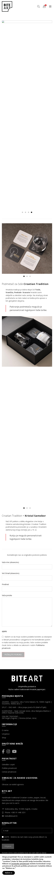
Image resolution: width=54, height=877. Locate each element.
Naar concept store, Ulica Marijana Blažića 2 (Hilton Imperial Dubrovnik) (26, 712)
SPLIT (4, 707)
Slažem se (8, 873)
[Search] (39, 6)
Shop (4, 737)
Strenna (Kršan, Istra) (28, 718)
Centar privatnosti (9, 772)
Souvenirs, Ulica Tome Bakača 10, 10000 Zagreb (30, 702)
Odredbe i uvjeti (8, 764)
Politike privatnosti (9, 768)
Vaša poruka (7, 595)
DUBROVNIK (7, 711)
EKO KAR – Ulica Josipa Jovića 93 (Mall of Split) (27, 707)
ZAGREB (5, 702)
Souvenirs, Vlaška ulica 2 (12, 703)
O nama (5, 730)
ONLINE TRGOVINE (10, 716)
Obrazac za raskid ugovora (13, 784)
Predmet (5, 584)
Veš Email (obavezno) (10, 573)
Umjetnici (6, 734)
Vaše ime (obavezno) (10, 562)
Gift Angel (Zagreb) (9, 718)
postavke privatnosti (20, 864)
